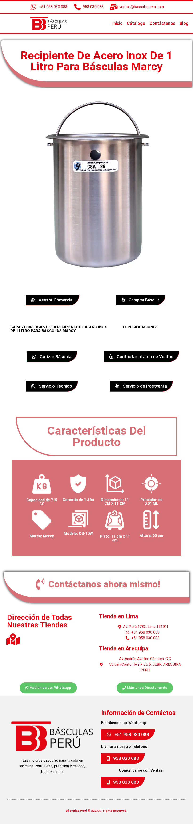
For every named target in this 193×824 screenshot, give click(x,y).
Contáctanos (162, 23)
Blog (184, 23)
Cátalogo (136, 23)
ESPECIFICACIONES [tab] (140, 327)
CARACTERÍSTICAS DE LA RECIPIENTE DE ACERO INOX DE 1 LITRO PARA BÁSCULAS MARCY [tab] (58, 329)
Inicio (117, 23)
